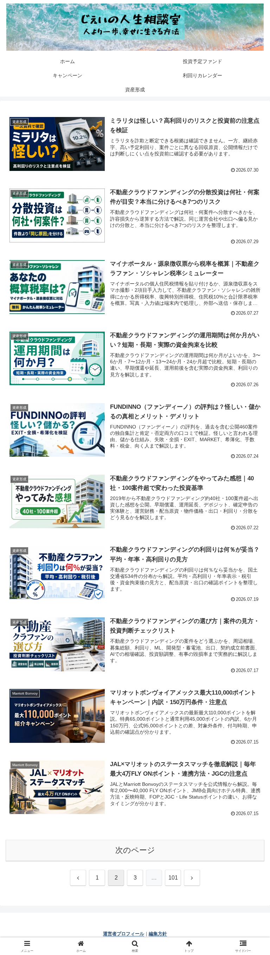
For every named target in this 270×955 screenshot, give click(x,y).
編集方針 (158, 933)
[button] (249, 903)
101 (173, 878)
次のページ (135, 850)
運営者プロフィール (123, 933)
